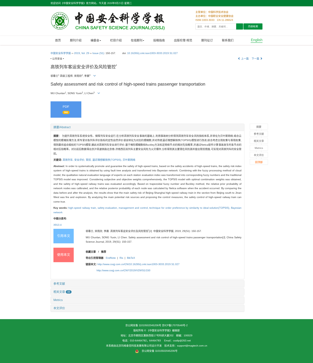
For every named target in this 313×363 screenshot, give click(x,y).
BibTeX (131, 257)
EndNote (111, 257)
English (256, 40)
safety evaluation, (108, 207)
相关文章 (61, 291)
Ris (121, 257)
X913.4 (57, 224)
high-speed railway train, (82, 207)
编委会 (95, 40)
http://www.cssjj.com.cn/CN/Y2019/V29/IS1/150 (123, 270)
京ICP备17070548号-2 (175, 325)
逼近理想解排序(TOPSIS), (107, 159)
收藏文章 (91, 251)
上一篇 (244, 58)
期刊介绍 (76, 40)
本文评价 (59, 308)
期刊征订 (207, 40)
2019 (77, 53)
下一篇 (256, 58)
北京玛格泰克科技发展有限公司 (134, 345)
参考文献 (59, 283)
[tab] (147, 127)
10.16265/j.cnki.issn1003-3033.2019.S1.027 (152, 53)
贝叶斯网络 (129, 159)
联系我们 (227, 40)
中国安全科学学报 (61, 53)
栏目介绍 (116, 40)
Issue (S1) (98, 53)
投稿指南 (159, 40)
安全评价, (80, 159)
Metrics (58, 300)
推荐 (103, 251)
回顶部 (259, 162)
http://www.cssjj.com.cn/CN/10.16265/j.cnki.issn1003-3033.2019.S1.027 (138, 264)
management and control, (134, 207)
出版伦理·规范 (183, 40)
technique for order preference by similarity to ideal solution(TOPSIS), (190, 207)
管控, (89, 159)
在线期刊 (136, 40)
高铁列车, (68, 159)
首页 (58, 40)
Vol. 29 (85, 53)
